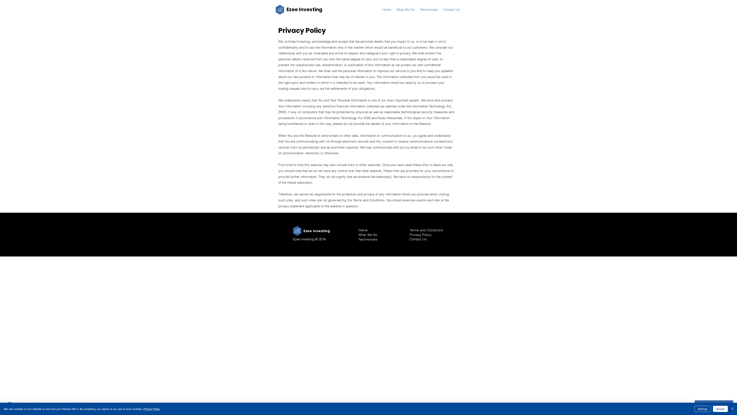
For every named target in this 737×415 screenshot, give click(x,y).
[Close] (732, 409)
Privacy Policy (151, 409)
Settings (702, 409)
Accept (720, 409)
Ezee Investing (304, 9)
